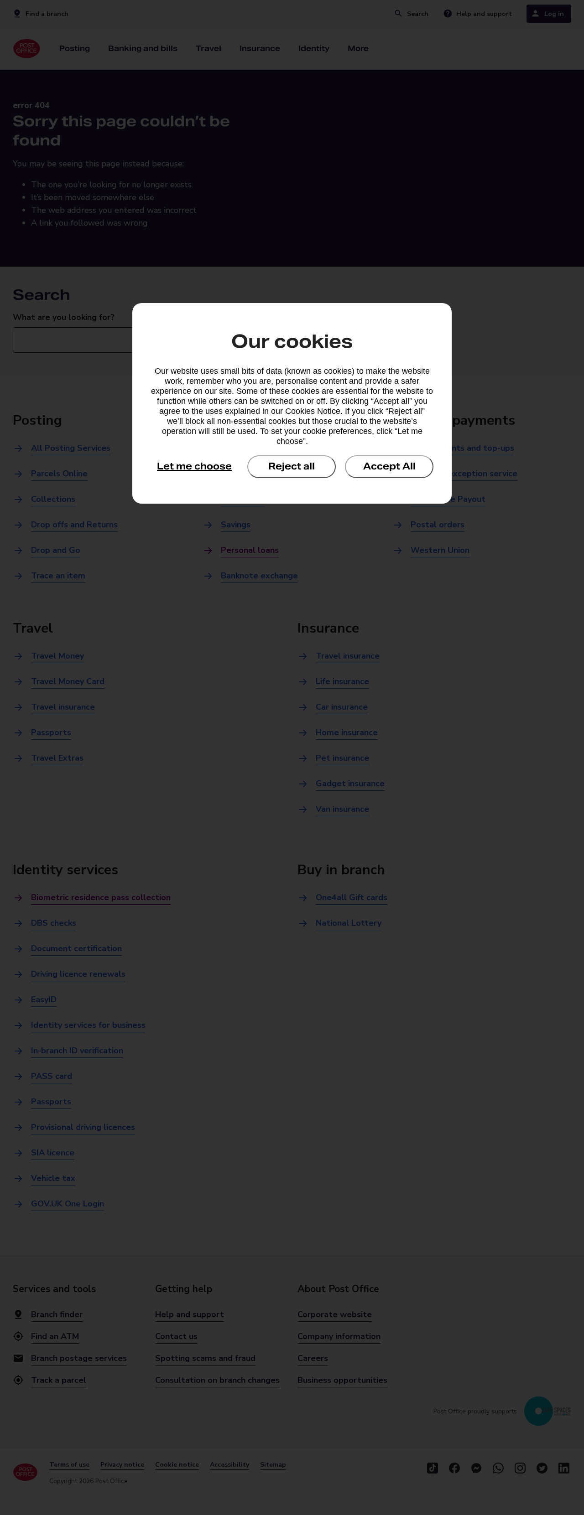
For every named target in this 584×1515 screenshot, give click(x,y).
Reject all (291, 466)
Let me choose (194, 466)
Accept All (389, 466)
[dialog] (292, 403)
